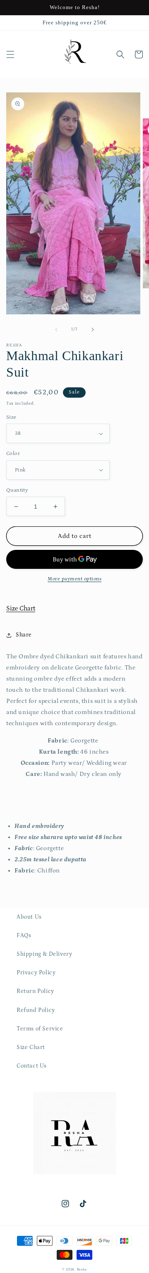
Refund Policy (36, 1010)
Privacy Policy (36, 972)
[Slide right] (93, 330)
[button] (10, 54)
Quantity (17, 490)
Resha (82, 1269)
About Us (29, 917)
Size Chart (20, 608)
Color (13, 453)
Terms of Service (40, 1028)
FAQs (24, 935)
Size (11, 417)
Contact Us (32, 1066)
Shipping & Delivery (44, 954)
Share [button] (24, 635)
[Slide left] (56, 330)
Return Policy (35, 991)
